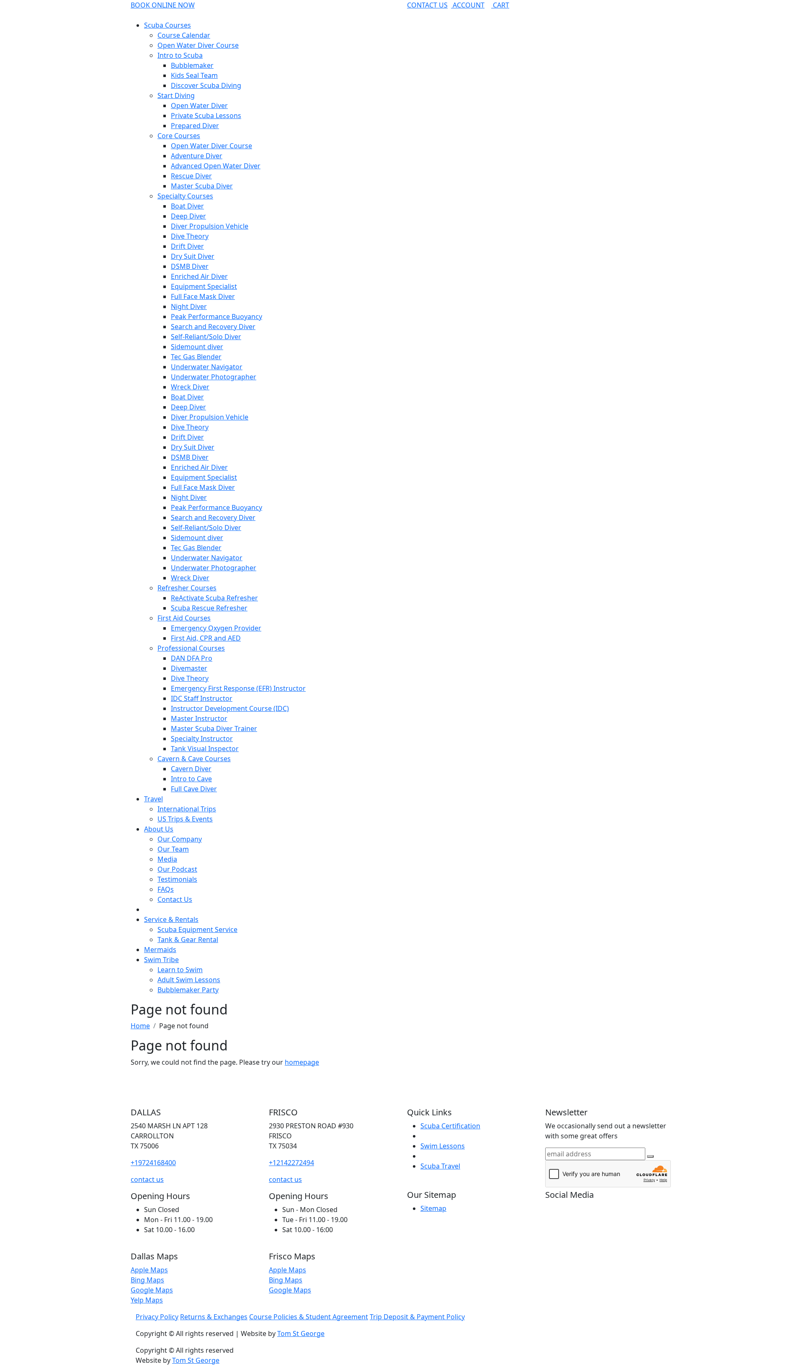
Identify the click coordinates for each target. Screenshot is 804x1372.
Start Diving (176, 95)
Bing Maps (147, 1279)
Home (140, 1025)
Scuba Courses (167, 25)
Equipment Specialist (204, 286)
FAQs (165, 889)
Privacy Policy (157, 1316)
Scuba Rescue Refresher (209, 608)
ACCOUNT (467, 5)
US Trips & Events (185, 819)
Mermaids (160, 949)
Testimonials (177, 879)
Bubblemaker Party (188, 989)
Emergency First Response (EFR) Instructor (238, 688)
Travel (153, 798)
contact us (147, 1179)
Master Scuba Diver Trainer (214, 728)
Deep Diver (188, 216)
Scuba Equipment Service (197, 929)
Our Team (173, 849)
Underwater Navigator (206, 366)
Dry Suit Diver (192, 256)
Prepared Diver (195, 125)
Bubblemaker (192, 65)
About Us (158, 829)
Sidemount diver (197, 346)
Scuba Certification (450, 1125)
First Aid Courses (184, 618)
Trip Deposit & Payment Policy (417, 1316)
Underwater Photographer (213, 376)
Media (167, 859)
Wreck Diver (190, 386)
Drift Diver (187, 246)
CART (500, 5)
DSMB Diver (190, 266)
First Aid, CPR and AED (206, 638)
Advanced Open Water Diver (215, 165)
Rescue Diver (191, 175)
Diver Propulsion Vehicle (209, 226)
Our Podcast (177, 869)
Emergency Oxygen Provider (216, 628)
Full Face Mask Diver (203, 296)
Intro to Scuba (180, 55)
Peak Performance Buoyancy (216, 316)
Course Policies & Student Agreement (308, 1316)
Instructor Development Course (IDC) (230, 708)
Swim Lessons (442, 1146)
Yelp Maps (147, 1300)
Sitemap (433, 1208)
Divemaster (189, 668)
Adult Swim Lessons (188, 979)
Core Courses (178, 135)
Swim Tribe (161, 959)
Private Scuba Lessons (206, 115)
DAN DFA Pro (191, 658)
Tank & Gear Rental (187, 939)
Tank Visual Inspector (205, 748)
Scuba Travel (440, 1166)
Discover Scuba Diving (206, 85)
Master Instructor (199, 718)
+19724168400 (153, 1162)
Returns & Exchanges (213, 1316)
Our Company (179, 839)
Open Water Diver (199, 105)
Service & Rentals (171, 919)
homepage (302, 1062)
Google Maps (152, 1290)
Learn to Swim (180, 969)
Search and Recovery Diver (213, 326)
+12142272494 (291, 1162)
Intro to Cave (191, 778)
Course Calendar (183, 35)
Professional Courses (191, 648)
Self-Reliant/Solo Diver (206, 336)
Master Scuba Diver (202, 185)
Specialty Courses (185, 196)
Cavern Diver (191, 768)
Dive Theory (190, 236)
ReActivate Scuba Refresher (214, 597)
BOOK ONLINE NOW (163, 5)
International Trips (186, 808)
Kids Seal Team (194, 75)
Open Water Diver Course (198, 45)
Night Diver (189, 306)
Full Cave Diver (194, 788)
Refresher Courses (186, 587)
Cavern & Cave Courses (194, 758)
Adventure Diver (196, 155)
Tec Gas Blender (196, 356)
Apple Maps (149, 1269)
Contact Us (174, 899)
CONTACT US (427, 5)
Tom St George (301, 1333)
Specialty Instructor (202, 738)
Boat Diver (187, 206)
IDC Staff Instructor (201, 698)
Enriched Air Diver (199, 276)
